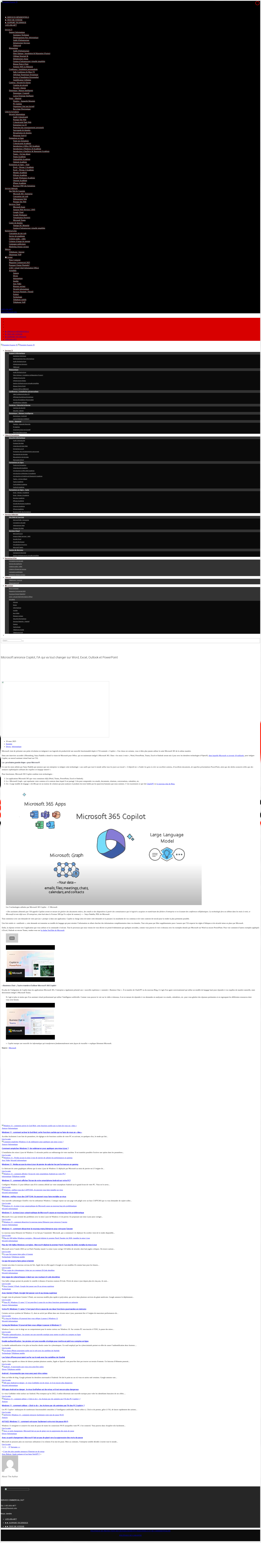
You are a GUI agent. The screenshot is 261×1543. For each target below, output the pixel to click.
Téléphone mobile (18, 1176)
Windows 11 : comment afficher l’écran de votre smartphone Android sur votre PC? (36, 1180)
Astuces (5, 1128)
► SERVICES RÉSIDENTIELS (17, 17)
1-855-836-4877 (11, 25)
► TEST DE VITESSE (13, 20)
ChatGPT (150, 784)
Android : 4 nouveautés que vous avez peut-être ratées (24, 1373)
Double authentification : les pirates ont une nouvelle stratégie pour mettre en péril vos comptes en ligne (45, 1341)
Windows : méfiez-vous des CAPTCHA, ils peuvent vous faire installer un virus (34, 1196)
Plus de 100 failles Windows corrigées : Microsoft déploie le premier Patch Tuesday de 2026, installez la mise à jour (49, 1245)
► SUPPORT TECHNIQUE (15, 22)
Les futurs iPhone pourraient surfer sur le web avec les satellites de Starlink (33, 1357)
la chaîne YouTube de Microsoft (52, 930)
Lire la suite (6, 1139)
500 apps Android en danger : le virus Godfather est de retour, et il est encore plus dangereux (40, 1389)
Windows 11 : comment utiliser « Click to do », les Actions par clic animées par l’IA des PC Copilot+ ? (43, 1405)
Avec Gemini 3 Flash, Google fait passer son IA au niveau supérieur (29, 1293)
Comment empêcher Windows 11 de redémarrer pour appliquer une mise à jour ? (35, 1148)
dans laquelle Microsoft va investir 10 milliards (226, 756)
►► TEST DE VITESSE (14, 1526)
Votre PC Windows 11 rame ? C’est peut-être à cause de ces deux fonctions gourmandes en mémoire (44, 1309)
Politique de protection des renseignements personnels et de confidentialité (131, 1531)
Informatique (16, 747)
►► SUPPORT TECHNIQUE (16, 1523)
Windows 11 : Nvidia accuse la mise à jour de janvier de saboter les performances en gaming (40, 1164)
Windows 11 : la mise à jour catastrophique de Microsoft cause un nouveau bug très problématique (43, 1213)
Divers (8, 747)
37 (9, 1447)
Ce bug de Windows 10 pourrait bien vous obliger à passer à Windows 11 (31, 1325)
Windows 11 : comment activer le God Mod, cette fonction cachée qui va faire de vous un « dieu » (42, 1132)
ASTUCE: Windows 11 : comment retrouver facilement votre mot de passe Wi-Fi (35, 1421)
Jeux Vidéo (6, 1160)
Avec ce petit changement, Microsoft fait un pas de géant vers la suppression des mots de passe (42, 1438)
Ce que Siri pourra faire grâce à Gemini (18, 1261)
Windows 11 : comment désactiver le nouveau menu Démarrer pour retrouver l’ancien (37, 1229)
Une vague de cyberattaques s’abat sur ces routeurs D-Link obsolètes (31, 1277)
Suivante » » (15, 1447)
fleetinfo (9, 744)
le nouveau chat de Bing (166, 784)
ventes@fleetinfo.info (9, 312)
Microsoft (12, 1048)
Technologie (6, 1257)
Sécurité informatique (19, 1160)
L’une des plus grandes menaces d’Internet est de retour (23, 1451)
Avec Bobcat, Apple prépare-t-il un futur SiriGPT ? (21, 1454)
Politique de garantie (130, 1535)
